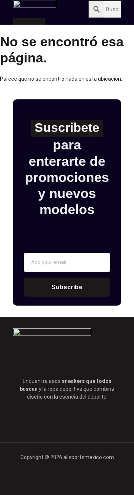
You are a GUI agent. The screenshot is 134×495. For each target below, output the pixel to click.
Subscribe (66, 287)
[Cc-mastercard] (92, 477)
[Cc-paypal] (67, 477)
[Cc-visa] (41, 477)
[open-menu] (56, 10)
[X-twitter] (56, 419)
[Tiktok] (77, 419)
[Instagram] (98, 419)
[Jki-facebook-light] (35, 419)
